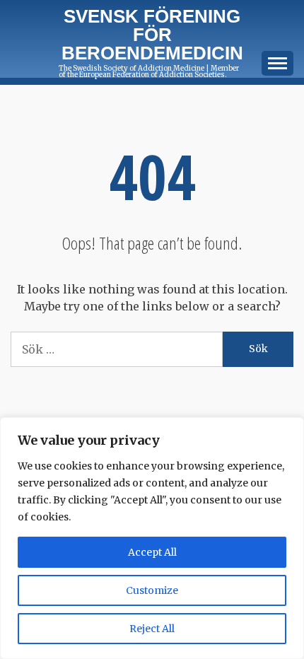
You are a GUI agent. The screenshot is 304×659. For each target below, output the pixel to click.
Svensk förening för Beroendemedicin (152, 34)
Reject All (152, 628)
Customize (152, 590)
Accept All (152, 552)
